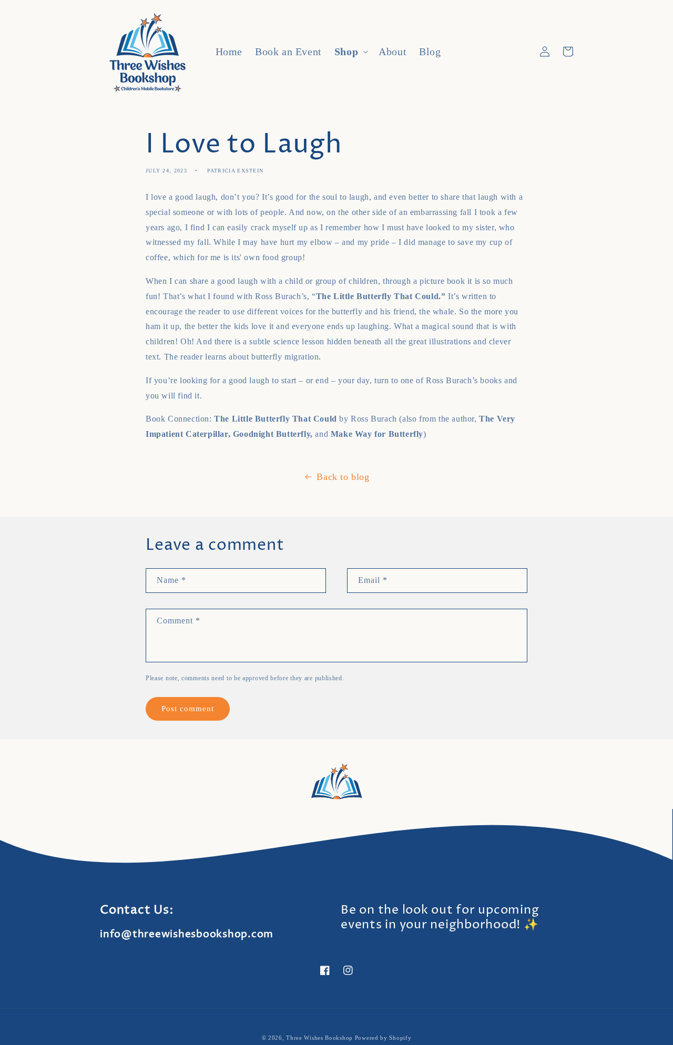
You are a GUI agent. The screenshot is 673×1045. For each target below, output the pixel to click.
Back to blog (343, 477)
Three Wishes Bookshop (319, 1037)
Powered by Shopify (383, 1037)
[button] (350, 51)
